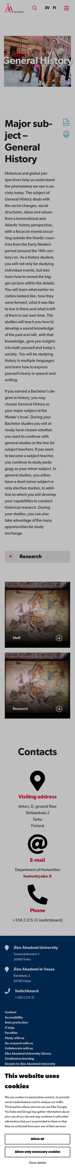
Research (31, 557)
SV (47, 8)
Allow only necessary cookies (37, 1152)
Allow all (37, 1139)
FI (54, 8)
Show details (37, 1163)
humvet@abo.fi (37, 876)
